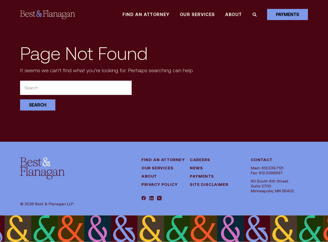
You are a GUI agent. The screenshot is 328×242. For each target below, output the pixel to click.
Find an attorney (146, 14)
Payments (287, 14)
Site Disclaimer (209, 184)
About (233, 14)
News (196, 168)
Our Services (197, 14)
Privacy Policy (159, 184)
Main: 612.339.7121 (267, 168)
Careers (200, 159)
